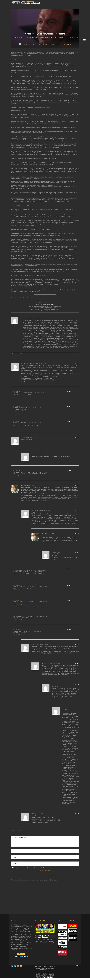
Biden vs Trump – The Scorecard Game (43, 936)
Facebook (48, 303)
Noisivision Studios (48, 977)
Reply (77, 363)
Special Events (58, 37)
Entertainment (17, 37)
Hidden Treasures (45, 37)
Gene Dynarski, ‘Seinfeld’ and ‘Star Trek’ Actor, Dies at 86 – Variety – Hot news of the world (30, 472)
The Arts (68, 37)
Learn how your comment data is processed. (45, 880)
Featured (27, 37)
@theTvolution (51, 304)
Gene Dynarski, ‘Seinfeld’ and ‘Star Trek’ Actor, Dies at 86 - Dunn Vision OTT (30, 602)
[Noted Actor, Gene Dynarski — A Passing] (15, 320)
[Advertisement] (45, 895)
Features (35, 37)
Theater (75, 37)
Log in (77, 965)
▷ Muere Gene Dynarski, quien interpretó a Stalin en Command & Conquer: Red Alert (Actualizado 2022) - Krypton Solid (28, 424)
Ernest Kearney (37, 318)
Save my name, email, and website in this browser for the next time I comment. (35, 868)
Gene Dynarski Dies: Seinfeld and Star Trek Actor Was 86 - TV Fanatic (28, 393)
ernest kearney (47, 663)
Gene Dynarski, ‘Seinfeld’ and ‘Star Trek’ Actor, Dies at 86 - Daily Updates (30, 587)
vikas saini (25, 437)
